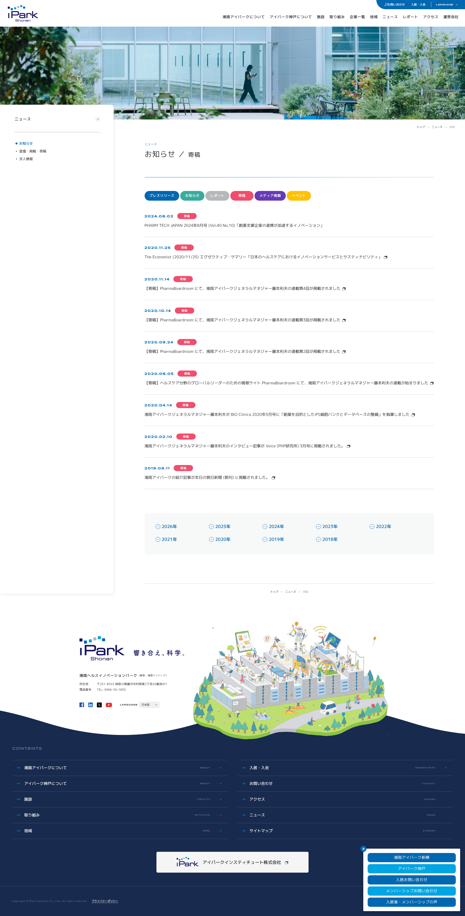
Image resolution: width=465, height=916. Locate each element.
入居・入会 (418, 4)
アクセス (431, 16)
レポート (410, 16)
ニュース (390, 16)
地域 (374, 16)
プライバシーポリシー (105, 901)
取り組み (337, 16)
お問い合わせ (396, 4)
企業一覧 (357, 16)
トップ (421, 127)
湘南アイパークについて (244, 16)
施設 (321, 16)
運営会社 (451, 16)
